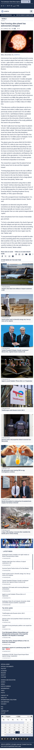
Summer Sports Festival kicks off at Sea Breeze (15, 568)
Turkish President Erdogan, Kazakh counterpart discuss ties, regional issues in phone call (15, 351)
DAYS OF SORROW (6, 686)
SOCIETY (3, 675)
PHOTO (3, 692)
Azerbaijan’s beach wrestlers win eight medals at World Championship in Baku (15, 555)
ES (11, 6)
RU (3, 6)
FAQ (2, 706)
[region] (17, 606)
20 (18, 730)
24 (5, 732)
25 (9, 732)
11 (9, 727)
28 (23, 732)
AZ (1, 6)
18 (9, 730)
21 (23, 730)
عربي (14, 6)
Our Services (5, 702)
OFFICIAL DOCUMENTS (7, 666)
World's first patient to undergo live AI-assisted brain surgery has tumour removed (16, 502)
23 (31, 730)
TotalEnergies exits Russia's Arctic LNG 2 (13, 410)
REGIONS (3, 673)
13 (18, 727)
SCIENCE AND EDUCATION (8, 680)
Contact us (4, 695)
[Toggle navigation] (31, 11)
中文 (18, 6)
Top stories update (7, 608)
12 (14, 727)
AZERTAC (17, 55)
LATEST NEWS (7, 551)
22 (27, 730)
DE (7, 6)
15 (27, 727)
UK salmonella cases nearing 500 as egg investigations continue (13, 471)
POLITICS (3, 668)
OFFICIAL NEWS (5, 664)
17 (5, 730)
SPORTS (3, 682)
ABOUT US (4, 697)
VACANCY (3, 704)
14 (23, 727)
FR (9, 6)
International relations (8, 699)
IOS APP (3, 713)
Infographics (5, 688)
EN (5, 6)
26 (14, 732)
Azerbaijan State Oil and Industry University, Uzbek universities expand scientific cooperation (16, 601)
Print (13, 28)
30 (31, 732)
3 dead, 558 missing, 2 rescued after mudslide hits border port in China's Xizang (16, 532)
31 (5, 734)
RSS (2, 709)
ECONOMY (4, 671)
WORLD (4, 19)
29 (27, 732)
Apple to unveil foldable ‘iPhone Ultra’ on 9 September (17, 381)
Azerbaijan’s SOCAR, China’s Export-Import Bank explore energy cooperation (15, 655)
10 (5, 727)
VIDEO (2, 690)
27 (18, 732)
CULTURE (3, 677)
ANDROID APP (5, 711)
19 (14, 730)
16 (31, 727)
